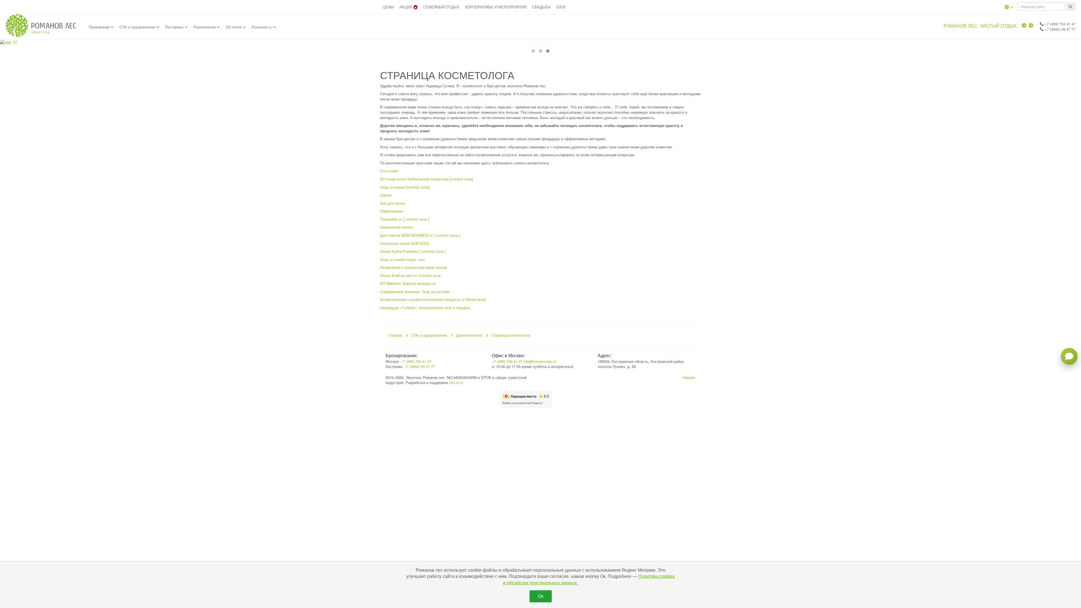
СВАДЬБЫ (541, 7)
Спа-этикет (389, 170)
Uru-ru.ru (456, 382)
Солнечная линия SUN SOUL (405, 243)
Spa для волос (392, 203)
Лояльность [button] (262, 27)
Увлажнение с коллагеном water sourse (413, 267)
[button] (1009, 7)
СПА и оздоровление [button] (137, 27)
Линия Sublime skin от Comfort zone (410, 275)
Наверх (689, 377)
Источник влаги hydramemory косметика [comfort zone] (426, 179)
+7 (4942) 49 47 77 (1059, 29)
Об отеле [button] (234, 27)
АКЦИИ (405, 7)
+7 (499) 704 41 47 (1059, 23)
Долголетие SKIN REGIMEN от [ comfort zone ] (420, 235)
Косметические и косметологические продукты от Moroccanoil (433, 299)
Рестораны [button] (175, 27)
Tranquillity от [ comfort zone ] (404, 219)
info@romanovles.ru (540, 361)
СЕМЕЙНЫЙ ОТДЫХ (441, 7)
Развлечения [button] (205, 27)
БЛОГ (561, 7)
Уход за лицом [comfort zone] (405, 187)
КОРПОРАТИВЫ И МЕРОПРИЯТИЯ (495, 7)
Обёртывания (391, 211)
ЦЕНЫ (388, 7)
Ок (540, 596)
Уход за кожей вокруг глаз (402, 259)
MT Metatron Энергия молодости (407, 283)
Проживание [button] (100, 27)
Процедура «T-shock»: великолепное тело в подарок (425, 307)
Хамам (386, 195)
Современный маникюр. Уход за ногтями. (415, 291)
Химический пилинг (396, 227)
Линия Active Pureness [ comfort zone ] (413, 251)
